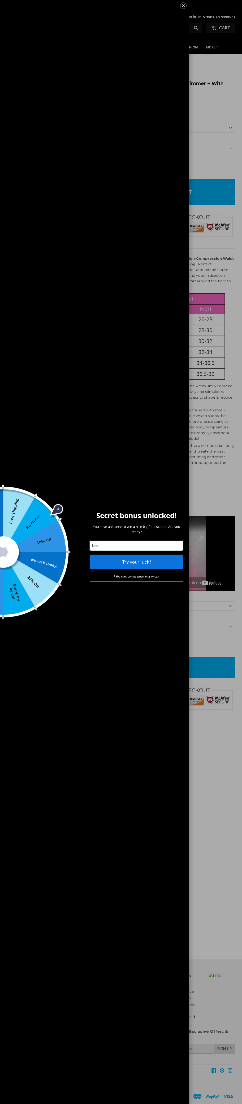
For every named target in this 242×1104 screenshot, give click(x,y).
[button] (183, 6)
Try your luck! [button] (136, 562)
